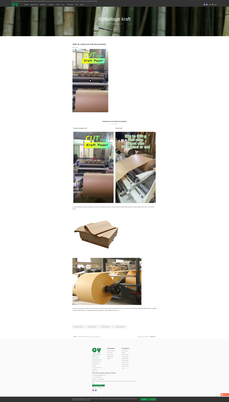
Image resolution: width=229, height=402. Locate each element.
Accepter (144, 399)
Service (58, 4)
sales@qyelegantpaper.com (100, 375)
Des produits (42, 4)
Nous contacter (70, 4)
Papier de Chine (110, 354)
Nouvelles (51, 4)
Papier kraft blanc (125, 362)
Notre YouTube (110, 352)
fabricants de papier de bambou (107, 326)
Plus (96, 371)
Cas (63, 4)
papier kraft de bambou (78, 326)
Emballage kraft (119, 23)
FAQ (77, 4)
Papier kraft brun (125, 364)
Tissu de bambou (125, 354)
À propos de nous (34, 4)
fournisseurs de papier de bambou (93, 326)
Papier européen (110, 356)
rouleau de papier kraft (120, 326)
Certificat (82, 4)
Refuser (152, 399)
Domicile (26, 4)
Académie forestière (111, 350)
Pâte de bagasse (125, 360)
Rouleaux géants (125, 356)
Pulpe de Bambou (125, 358)
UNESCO (109, 358)
